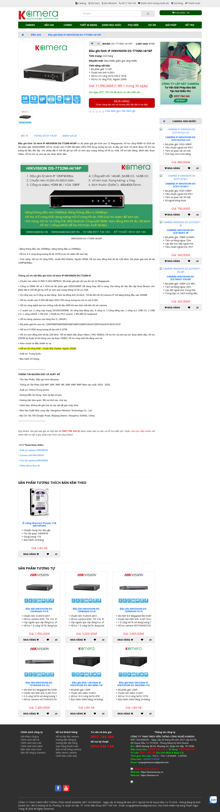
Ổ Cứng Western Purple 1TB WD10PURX (39, 524)
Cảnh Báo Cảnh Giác (66, 755)
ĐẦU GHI (49, 24)
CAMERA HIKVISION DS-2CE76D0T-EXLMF (181, 278)
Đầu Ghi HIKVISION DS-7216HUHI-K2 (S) (39, 684)
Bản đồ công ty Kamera (33, 752)
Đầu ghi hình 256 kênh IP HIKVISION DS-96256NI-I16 (133, 684)
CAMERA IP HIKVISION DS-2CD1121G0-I (180, 185)
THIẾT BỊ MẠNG (88, 24)
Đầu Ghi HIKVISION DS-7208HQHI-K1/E (86, 610)
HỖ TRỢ (189, 24)
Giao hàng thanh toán (67, 746)
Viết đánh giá (128, 110)
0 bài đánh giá (112, 110)
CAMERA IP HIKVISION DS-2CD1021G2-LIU (180, 138)
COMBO (68, 24)
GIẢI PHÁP (171, 24)
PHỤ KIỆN (133, 24)
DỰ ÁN (152, 24)
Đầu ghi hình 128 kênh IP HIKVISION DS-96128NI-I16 (86, 684)
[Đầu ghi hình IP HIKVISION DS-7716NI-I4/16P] (51, 74)
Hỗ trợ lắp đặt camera (67, 736)
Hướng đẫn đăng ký (66, 739)
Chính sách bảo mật (31, 742)
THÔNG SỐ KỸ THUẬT (45, 135)
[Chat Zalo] (213, 800)
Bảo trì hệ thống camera (68, 749)
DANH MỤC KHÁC (111, 24)
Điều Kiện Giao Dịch (31, 749)
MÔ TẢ (24, 135)
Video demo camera (66, 752)
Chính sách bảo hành (31, 746)
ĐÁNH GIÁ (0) (70, 135)
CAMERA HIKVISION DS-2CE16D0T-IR (181, 231)
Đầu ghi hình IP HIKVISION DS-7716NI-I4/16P (74, 34)
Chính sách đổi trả (30, 739)
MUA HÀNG (122, 102)
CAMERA (30, 24)
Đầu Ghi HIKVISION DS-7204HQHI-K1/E (39, 610)
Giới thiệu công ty (30, 736)
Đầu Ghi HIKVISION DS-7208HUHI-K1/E (133, 610)
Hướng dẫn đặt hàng (66, 742)
